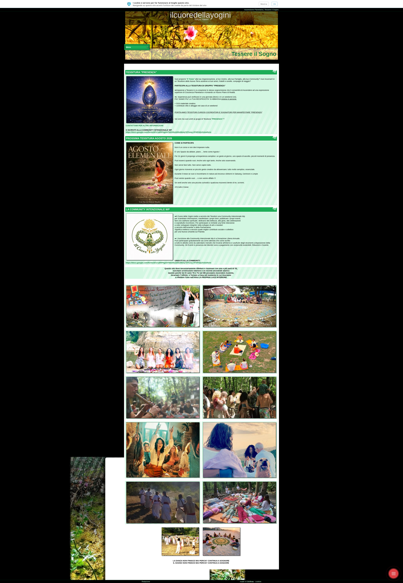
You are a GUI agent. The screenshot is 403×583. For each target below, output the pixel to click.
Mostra (263, 4)
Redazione (146, 581)
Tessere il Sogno (272, 10)
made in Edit (247, 581)
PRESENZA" (217, 119)
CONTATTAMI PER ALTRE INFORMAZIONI (144, 126)
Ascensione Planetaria (253, 10)
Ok (274, 4)
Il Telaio (190, 79)
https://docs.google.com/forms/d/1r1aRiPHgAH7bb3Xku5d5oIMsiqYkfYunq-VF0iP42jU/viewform (168, 132)
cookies (258, 581)
